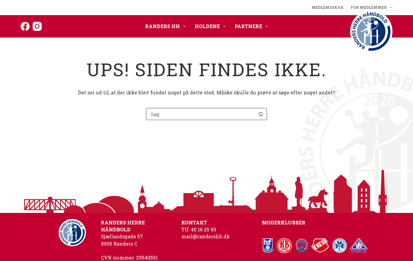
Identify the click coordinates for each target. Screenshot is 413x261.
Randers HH (162, 26)
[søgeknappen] (261, 114)
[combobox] (200, 114)
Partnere (248, 26)
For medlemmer (369, 7)
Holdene (207, 26)
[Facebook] (25, 26)
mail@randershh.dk (205, 236)
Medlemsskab (327, 7)
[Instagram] (37, 26)
